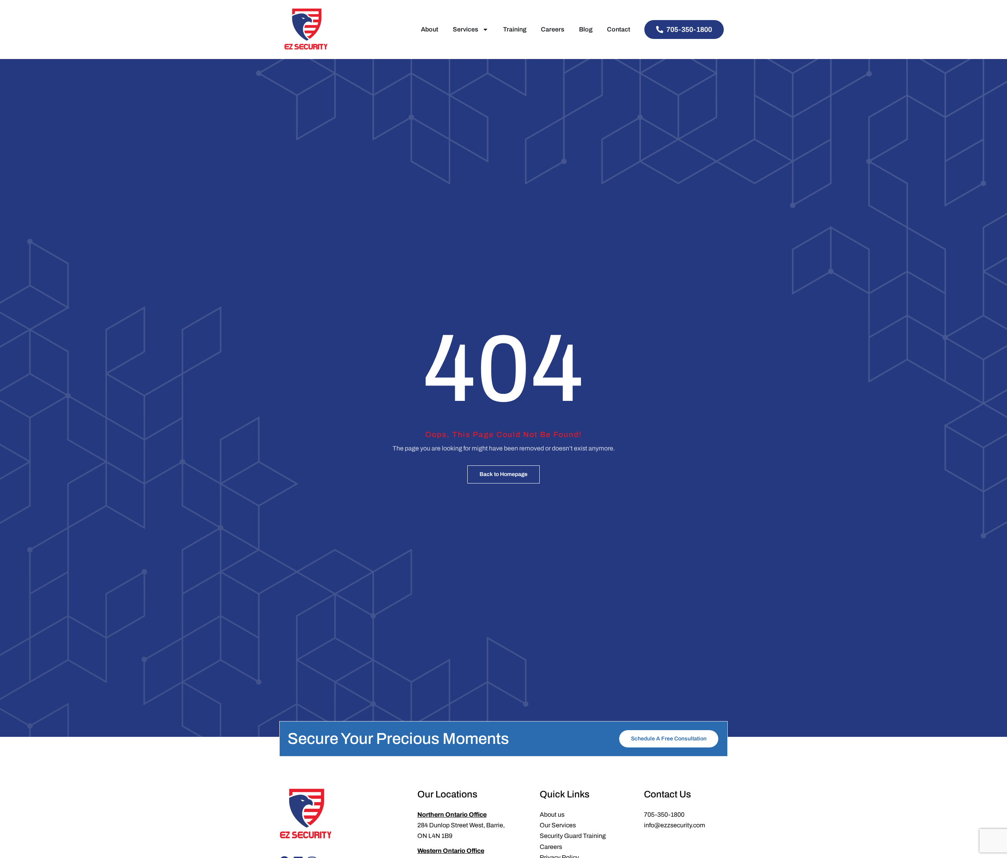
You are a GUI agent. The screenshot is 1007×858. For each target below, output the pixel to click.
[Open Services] (485, 29)
